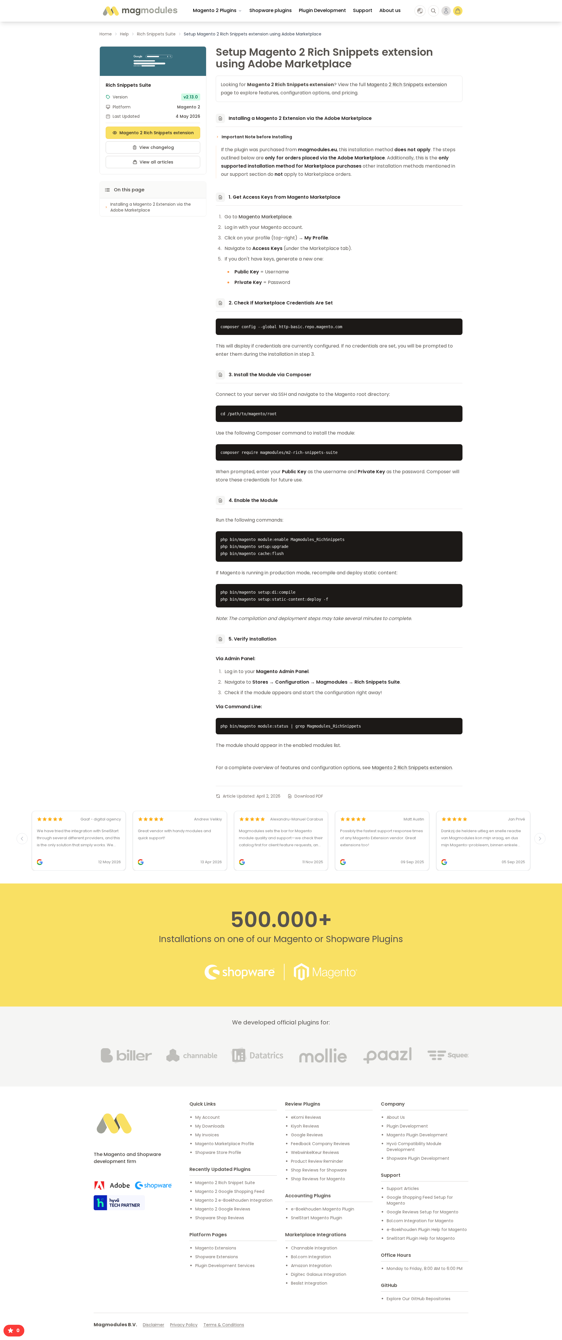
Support (362, 10)
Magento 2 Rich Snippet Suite (225, 1183)
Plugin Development (322, 10)
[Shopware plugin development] (153, 1185)
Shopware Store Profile (218, 1152)
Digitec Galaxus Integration (318, 1274)
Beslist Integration (309, 1283)
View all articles (156, 162)
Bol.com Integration (311, 1257)
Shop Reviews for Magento (318, 1179)
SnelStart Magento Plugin (316, 1218)
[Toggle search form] (433, 10)
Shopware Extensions (216, 1257)
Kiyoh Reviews (305, 1126)
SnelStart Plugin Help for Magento (421, 1238)
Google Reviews (307, 1135)
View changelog (156, 147)
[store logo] (140, 11)
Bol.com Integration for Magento (420, 1221)
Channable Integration (314, 1248)
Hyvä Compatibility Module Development (414, 1146)
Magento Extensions (215, 1248)
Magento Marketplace (265, 216)
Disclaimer (153, 1325)
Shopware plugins (270, 10)
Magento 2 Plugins (215, 10)
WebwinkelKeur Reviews (315, 1152)
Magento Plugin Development (417, 1135)
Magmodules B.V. (115, 1324)
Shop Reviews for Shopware (319, 1170)
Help (124, 34)
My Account (207, 1117)
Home (106, 34)
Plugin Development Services (225, 1266)
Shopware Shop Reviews (219, 1218)
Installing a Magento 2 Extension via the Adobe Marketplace (150, 207)
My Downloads (210, 1126)
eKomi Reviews (306, 1117)
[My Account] (446, 11)
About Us (396, 1117)
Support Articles (403, 1188)
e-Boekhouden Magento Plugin (322, 1209)
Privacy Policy (184, 1325)
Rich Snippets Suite (156, 34)
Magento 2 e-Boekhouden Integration (234, 1200)
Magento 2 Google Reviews (222, 1209)
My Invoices (207, 1135)
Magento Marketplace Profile (224, 1144)
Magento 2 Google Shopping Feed (229, 1191)
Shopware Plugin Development (418, 1158)
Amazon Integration (311, 1266)
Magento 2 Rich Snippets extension (156, 133)
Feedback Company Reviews (320, 1144)
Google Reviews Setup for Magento (422, 1212)
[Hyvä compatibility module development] (119, 1202)
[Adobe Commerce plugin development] (112, 1185)
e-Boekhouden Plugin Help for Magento (427, 1229)
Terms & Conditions (223, 1325)
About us (390, 10)
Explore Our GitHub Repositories (418, 1299)
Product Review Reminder (317, 1161)
